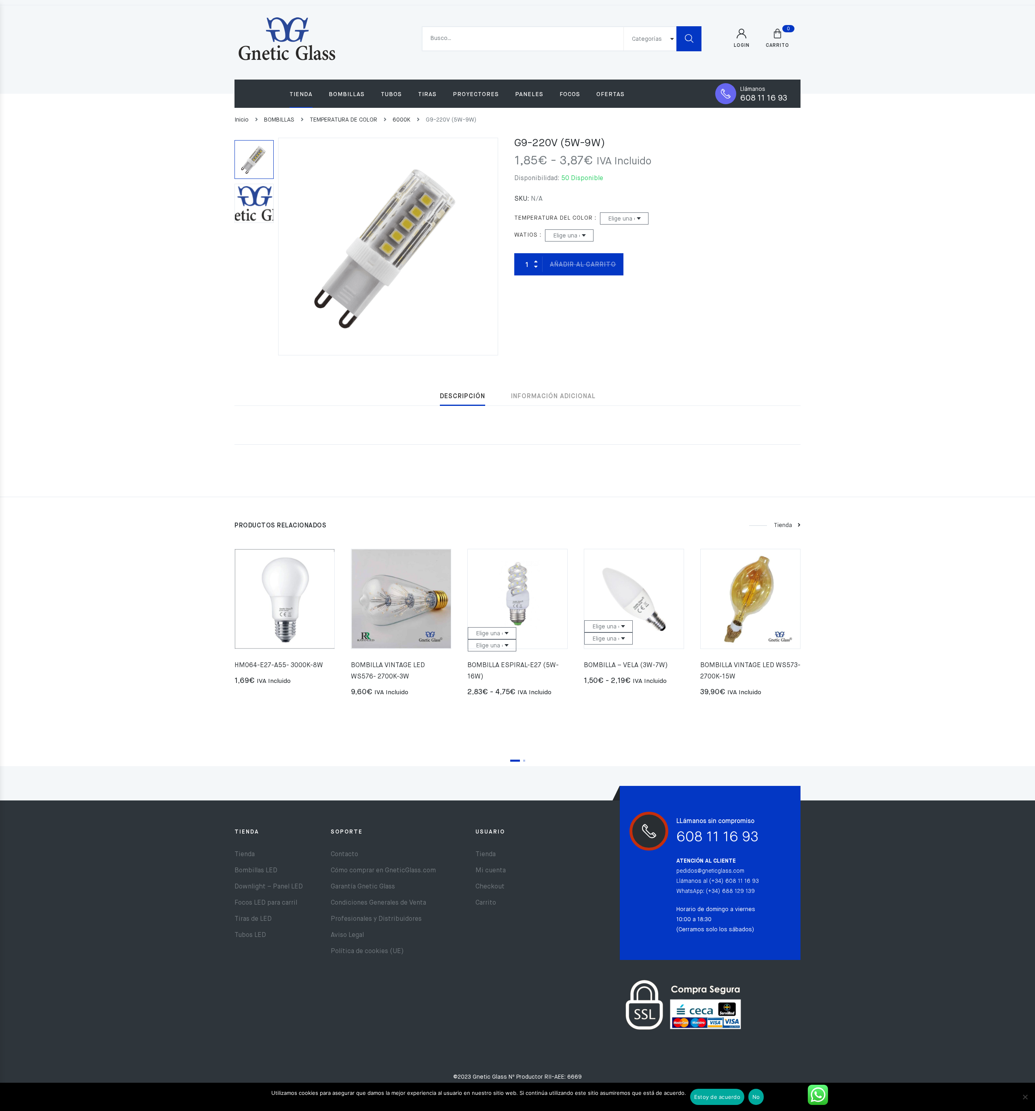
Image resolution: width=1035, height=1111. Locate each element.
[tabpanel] (284, 620)
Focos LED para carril (265, 903)
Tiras (427, 94)
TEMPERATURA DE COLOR (343, 120)
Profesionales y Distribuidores (376, 919)
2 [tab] (524, 761)
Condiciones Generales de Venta (378, 903)
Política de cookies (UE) (367, 951)
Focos (570, 94)
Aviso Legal (347, 935)
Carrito (485, 903)
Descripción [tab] (462, 396)
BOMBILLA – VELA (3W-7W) (626, 665)
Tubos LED (250, 935)
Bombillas (347, 94)
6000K (401, 120)
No (756, 1097)
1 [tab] (515, 761)
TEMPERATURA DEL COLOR (553, 218)
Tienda (301, 94)
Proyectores (476, 94)
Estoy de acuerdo (717, 1097)
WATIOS (526, 235)
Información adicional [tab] (553, 396)
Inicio (241, 120)
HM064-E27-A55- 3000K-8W (278, 665)
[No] (1025, 1097)
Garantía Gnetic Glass (363, 887)
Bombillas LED (255, 870)
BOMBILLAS (279, 120)
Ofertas (610, 94)
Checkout (490, 887)
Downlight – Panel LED (268, 887)
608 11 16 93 (763, 98)
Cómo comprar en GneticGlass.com (383, 870)
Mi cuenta (490, 870)
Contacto (344, 854)
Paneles (529, 94)
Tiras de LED (253, 919)
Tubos (391, 94)
